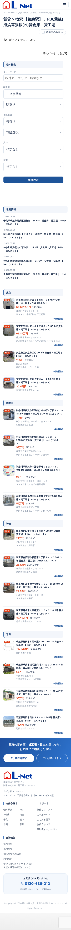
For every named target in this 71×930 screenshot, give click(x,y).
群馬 (5, 824)
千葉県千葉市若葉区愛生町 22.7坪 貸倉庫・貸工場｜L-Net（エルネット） (34, 276)
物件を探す (21, 758)
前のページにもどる (55, 53)
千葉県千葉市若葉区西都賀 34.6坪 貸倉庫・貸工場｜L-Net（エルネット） (34, 222)
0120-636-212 (37, 883)
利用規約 (7, 858)
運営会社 (7, 844)
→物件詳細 (58, 318)
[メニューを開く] (65, 4)
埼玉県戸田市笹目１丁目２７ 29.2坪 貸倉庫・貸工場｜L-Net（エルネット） (33, 236)
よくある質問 (43, 819)
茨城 (22, 824)
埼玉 (22, 814)
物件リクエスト (45, 809)
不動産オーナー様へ (47, 829)
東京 (22, 809)
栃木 (22, 819)
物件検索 (7, 809)
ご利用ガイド (43, 814)
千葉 (5, 819)
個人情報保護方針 (12, 853)
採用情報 (7, 848)
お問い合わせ (54, 758)
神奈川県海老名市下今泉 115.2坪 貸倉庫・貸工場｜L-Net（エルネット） (33, 249)
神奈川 (6, 814)
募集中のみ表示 (54, 32)
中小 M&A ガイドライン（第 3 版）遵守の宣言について (17, 865)
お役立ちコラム (45, 824)
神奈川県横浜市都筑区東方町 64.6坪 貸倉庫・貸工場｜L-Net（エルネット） (33, 262)
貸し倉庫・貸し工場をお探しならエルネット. (43, 903)
